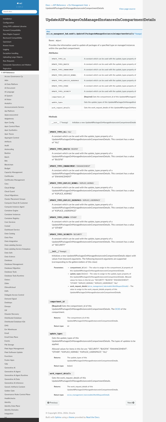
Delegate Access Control (14, 295)
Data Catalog (10, 234)
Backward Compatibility (12, 38)
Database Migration (12, 268)
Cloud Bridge (10, 188)
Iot (6, 418)
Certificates (9, 176)
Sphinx (58, 417)
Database (8, 260)
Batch (7, 157)
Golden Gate (10, 391)
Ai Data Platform (11, 84)
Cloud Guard (10, 191)
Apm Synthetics (11, 130)
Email (7, 333)
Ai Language (9, 92)
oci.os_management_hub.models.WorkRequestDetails (88, 395)
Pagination (7, 69)
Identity (8, 402)
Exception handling (10, 53)
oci (20, 3)
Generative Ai (10, 368)
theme (71, 417)
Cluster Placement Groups (15, 199)
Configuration (8, 23)
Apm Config (9, 123)
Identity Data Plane (12, 406)
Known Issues (8, 46)
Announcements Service (14, 107)
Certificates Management (15, 180)
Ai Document (10, 88)
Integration (9, 414)
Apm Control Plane (12, 126)
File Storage (9, 345)
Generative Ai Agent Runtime (16, 375)
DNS (6, 326)
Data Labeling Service (13, 245)
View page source (127, 9)
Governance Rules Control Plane (17, 394)
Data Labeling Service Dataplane (17, 249)
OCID (117, 309)
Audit (7, 146)
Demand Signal (11, 299)
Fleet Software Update (14, 352)
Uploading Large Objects (12, 57)
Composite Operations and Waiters (17, 65)
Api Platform (10, 111)
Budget (7, 168)
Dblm (7, 283)
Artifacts (8, 142)
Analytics (8, 103)
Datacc (7, 280)
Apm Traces (9, 134)
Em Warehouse (11, 329)
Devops (8, 306)
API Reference (8, 73)
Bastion (8, 153)
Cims (6, 184)
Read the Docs (92, 417)
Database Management (14, 264)
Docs (48, 5)
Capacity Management (13, 172)
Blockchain (9, 165)
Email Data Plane (11, 337)
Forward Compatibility (12, 30)
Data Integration (11, 241)
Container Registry (12, 218)
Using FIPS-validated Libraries (14, 26)
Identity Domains (11, 410)
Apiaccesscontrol (11, 115)
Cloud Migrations (11, 195)
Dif (6, 310)
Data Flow (9, 237)
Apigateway (9, 119)
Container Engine (11, 211)
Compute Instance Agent (14, 207)
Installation (7, 19)
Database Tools (11, 272)
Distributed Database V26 (15, 322)
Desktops (8, 303)
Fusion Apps (9, 360)
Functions (8, 356)
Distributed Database (13, 318)
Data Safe (8, 253)
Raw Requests (8, 61)
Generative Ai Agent (12, 372)
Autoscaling (9, 149)
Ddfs (6, 291)
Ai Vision (8, 99)
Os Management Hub (78, 5)
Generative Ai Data (12, 379)
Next (129, 403)
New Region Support (11, 34)
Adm (6, 80)
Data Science (10, 257)
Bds (6, 161)
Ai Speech (8, 96)
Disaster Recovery (12, 314)
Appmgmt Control (12, 138)
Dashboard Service (12, 230)
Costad (7, 226)
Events (7, 341)
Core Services (10, 222)
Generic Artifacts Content (15, 387)
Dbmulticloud (10, 287)
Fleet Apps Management (14, 349)
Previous (53, 403)
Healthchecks (10, 398)
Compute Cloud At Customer (16, 203)
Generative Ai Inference (14, 383)
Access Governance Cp (14, 76)
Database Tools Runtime (14, 276)
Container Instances (12, 214)
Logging (6, 49)
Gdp (6, 364)
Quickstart (7, 42)
